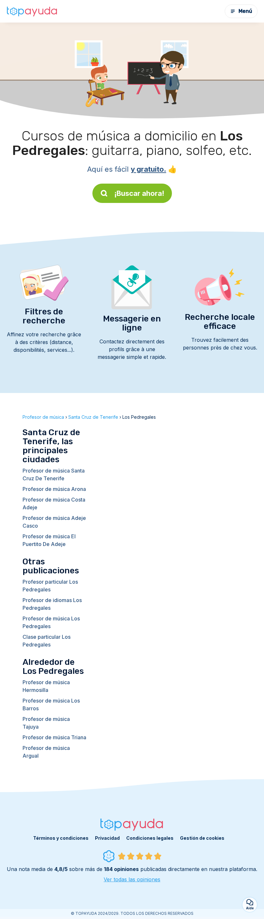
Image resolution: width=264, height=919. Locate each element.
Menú (245, 11)
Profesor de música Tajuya (46, 723)
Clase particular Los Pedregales (47, 641)
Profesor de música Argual (46, 752)
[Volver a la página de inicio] (32, 11)
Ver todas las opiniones (132, 879)
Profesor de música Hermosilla (46, 686)
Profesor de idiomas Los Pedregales (52, 604)
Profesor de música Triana (54, 737)
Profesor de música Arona (54, 489)
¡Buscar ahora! (139, 193)
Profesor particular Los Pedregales (50, 586)
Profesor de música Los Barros (51, 704)
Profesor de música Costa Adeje (54, 503)
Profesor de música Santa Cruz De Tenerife (54, 474)
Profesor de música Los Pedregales (51, 622)
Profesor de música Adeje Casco (54, 522)
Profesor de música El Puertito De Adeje (49, 540)
